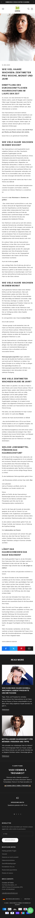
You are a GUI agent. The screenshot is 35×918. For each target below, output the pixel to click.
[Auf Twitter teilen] (13, 648)
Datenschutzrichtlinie (8, 860)
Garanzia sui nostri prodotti (10, 857)
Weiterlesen (5, 709)
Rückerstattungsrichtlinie (9, 870)
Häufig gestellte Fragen (9, 851)
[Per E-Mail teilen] (29, 648)
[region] (17, 804)
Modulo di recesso (7, 873)
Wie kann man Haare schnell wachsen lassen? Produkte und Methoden (16, 690)
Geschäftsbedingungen (9, 863)
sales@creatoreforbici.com (10, 893)
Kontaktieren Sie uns (8, 867)
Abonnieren (10, 840)
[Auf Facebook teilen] (6, 648)
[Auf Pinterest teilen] (21, 648)
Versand (4, 854)
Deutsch (27, 899)
